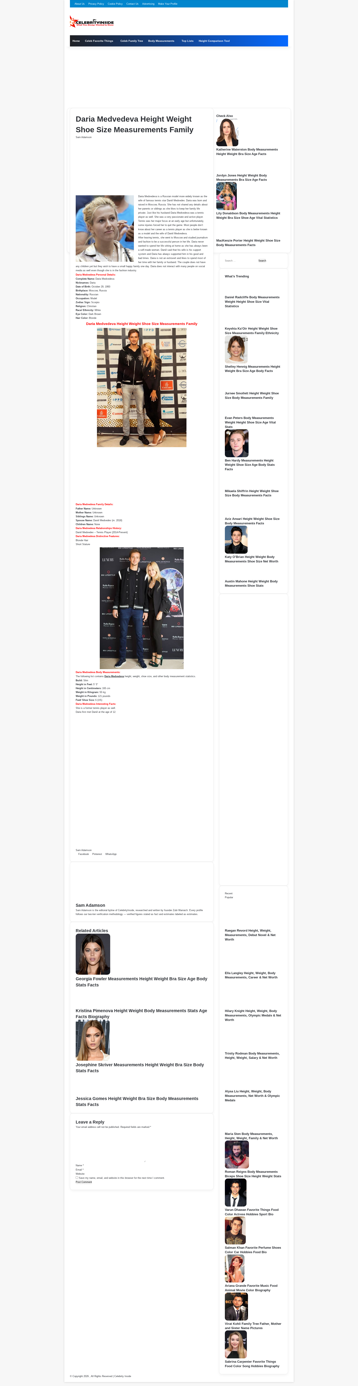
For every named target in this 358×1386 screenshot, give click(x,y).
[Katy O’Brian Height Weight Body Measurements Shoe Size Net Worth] (236, 552)
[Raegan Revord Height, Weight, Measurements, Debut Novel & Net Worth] (245, 926)
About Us (80, 3)
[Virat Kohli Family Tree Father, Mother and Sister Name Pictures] (236, 1319)
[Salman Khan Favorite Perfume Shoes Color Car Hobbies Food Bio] (235, 1243)
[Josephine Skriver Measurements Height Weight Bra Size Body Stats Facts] (93, 1059)
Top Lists (188, 40)
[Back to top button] (65, 1380)
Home (76, 40)
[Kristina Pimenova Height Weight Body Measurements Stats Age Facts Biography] (92, 1005)
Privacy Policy (96, 3)
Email (80, 1169)
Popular (229, 897)
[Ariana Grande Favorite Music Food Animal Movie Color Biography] (234, 1281)
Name (80, 1165)
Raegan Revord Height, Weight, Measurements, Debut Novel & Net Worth (250, 935)
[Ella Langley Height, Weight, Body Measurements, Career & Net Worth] (245, 969)
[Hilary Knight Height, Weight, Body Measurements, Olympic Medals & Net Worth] (245, 1006)
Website (80, 1173)
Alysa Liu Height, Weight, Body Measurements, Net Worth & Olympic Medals (252, 1096)
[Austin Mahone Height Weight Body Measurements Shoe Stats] (235, 577)
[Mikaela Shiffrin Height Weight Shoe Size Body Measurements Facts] (237, 487)
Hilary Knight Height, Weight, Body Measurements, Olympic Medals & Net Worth (253, 1015)
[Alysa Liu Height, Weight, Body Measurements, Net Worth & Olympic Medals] (245, 1087)
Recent (229, 893)
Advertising (148, 3)
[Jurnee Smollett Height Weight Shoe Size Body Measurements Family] (237, 389)
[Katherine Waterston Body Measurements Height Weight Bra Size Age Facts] (227, 145)
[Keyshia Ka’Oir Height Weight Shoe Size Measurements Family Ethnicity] (237, 324)
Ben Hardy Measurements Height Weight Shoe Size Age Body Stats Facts (250, 465)
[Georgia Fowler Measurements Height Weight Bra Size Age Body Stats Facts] (93, 973)
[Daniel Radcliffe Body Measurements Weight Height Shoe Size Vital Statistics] (236, 293)
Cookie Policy (115, 3)
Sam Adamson (84, 137)
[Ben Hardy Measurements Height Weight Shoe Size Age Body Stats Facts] (237, 456)
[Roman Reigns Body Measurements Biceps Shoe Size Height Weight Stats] (237, 1167)
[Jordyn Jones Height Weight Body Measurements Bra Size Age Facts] (228, 171)
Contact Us (132, 3)
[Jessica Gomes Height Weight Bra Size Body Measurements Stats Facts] (94, 1093)
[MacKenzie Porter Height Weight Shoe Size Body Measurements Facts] (228, 236)
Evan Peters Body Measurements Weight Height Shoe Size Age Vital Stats (250, 422)
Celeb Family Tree (131, 40)
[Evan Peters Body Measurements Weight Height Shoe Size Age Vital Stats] (235, 413)
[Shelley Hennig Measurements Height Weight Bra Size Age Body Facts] (236, 362)
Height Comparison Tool (214, 40)
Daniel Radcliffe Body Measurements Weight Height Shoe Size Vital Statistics (252, 301)
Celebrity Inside (122, 1376)
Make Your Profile (167, 3)
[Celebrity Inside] (92, 21)
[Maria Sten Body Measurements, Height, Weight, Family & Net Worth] (245, 1129)
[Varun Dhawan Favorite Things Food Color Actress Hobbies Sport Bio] (235, 1205)
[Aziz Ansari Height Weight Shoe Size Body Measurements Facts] (238, 514)
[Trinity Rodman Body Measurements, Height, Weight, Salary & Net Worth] (245, 1049)
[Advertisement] (179, 76)
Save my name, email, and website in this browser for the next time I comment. (122, 1178)
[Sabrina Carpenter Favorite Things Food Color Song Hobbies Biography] (236, 1357)
